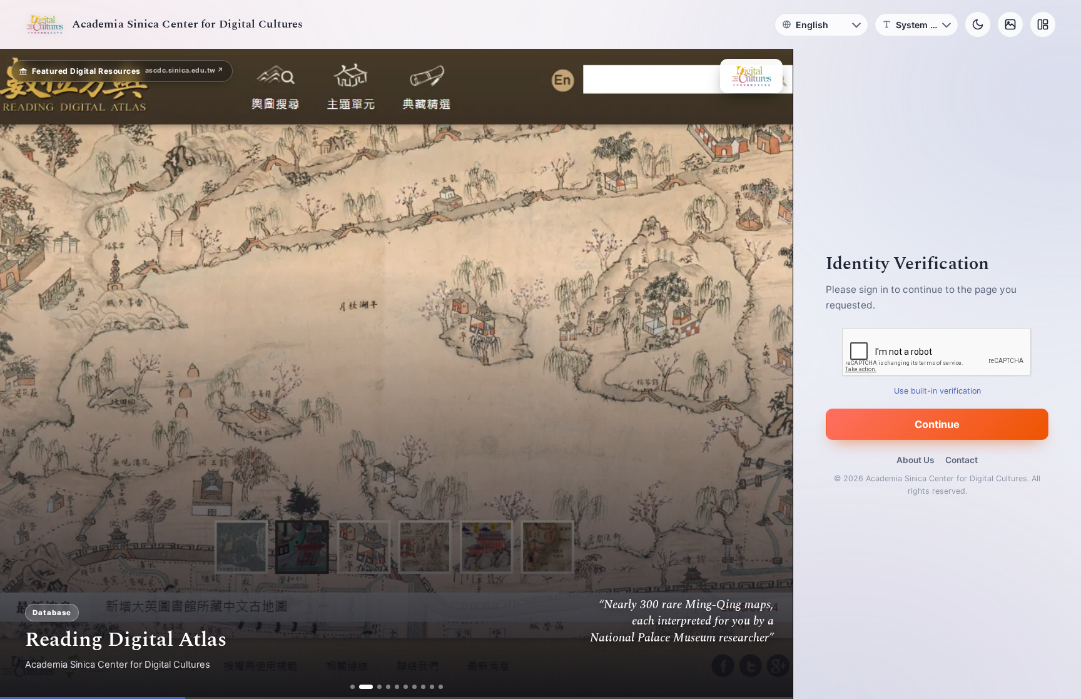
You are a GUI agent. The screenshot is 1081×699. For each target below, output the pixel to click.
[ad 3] (374, 687)
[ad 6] (400, 687)
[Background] (1010, 24)
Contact (961, 460)
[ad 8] (418, 687)
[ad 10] (436, 687)
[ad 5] (392, 687)
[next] (770, 374)
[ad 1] (357, 687)
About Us (915, 460)
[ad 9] (427, 687)
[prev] (22, 374)
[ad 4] (383, 687)
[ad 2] (365, 687)
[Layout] (1043, 24)
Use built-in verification (937, 390)
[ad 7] (409, 687)
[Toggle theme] (978, 24)
